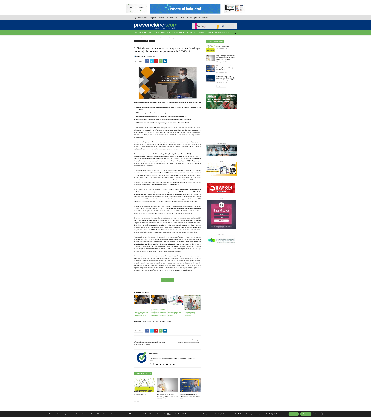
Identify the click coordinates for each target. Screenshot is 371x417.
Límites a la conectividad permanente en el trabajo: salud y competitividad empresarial (226, 78)
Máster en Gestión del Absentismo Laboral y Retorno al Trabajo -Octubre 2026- (190, 396)
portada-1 (162, 321)
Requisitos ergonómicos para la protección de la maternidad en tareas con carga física (167, 396)
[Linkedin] (165, 61)
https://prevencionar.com (155, 356)
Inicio (135, 38)
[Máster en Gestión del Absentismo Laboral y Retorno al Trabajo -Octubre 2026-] (190, 385)
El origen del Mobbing (140, 394)
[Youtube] (173, 363)
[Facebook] (147, 61)
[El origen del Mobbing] (144, 385)
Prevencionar (141, 56)
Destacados (151, 321)
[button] (234, 32)
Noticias (142, 40)
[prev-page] (135, 402)
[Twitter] (152, 61)
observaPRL (151, 40)
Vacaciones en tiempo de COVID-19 (189, 342)
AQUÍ (168, 414)
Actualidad (141, 38)
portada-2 (169, 321)
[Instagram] (153, 363)
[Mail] (160, 363)
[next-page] (138, 402)
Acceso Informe (167, 280)
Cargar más (221, 86)
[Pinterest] (156, 61)
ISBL (147, 40)
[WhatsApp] (161, 61)
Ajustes (317, 414)
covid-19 (144, 321)
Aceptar (293, 414)
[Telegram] (167, 363)
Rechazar (306, 414)
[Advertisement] (221, 125)
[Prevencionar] (155, 26)
